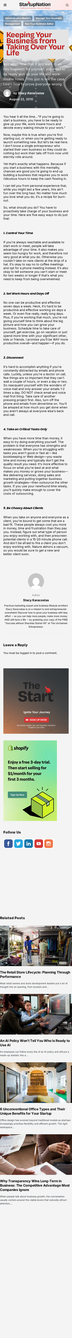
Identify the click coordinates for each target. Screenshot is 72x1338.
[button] (5, 5)
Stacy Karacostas (36, 600)
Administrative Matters (18, 18)
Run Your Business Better (39, 23)
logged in (26, 653)
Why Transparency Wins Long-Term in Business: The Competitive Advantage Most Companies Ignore (35, 1185)
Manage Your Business (49, 18)
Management (12, 23)
